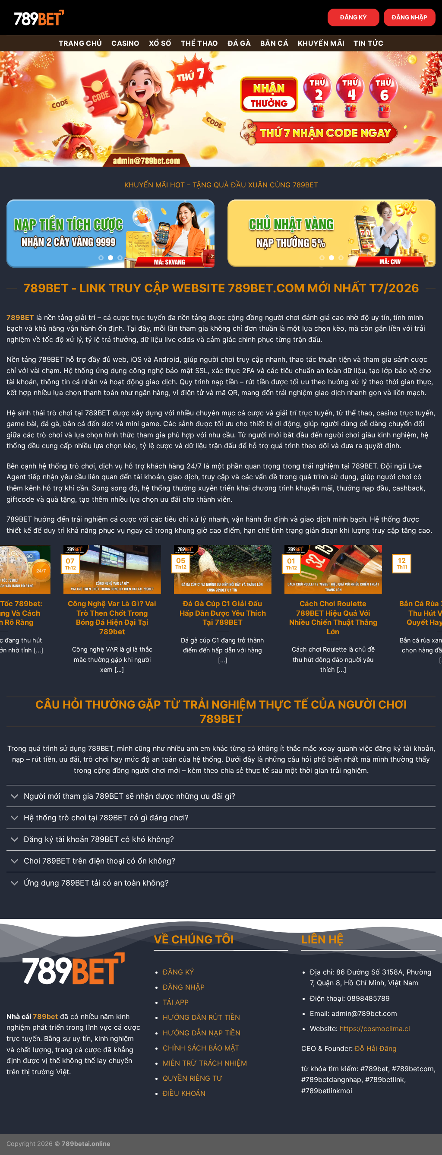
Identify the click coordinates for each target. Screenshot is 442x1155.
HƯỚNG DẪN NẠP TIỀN (201, 1032)
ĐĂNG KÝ (353, 17)
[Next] (199, 235)
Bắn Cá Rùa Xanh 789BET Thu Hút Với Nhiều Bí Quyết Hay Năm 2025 (55, 613)
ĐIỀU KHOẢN (184, 1093)
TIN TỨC (368, 43)
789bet (45, 1016)
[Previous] (21, 235)
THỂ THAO (199, 43)
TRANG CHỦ (80, 43)
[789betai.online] (54, 17)
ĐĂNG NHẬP (409, 17)
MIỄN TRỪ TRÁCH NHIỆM (205, 1063)
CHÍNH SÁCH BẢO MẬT (201, 1048)
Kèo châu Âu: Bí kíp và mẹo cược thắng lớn (276, 608)
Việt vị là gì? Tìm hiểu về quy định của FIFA (386, 608)
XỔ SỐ (160, 43)
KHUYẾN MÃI (321, 43)
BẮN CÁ (274, 43)
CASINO (125, 43)
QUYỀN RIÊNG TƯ (193, 1078)
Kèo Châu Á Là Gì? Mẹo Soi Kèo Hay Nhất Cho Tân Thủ (166, 613)
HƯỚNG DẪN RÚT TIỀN (201, 1017)
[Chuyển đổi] (14, 797)
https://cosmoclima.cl (375, 1028)
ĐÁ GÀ (239, 43)
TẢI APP (176, 1002)
